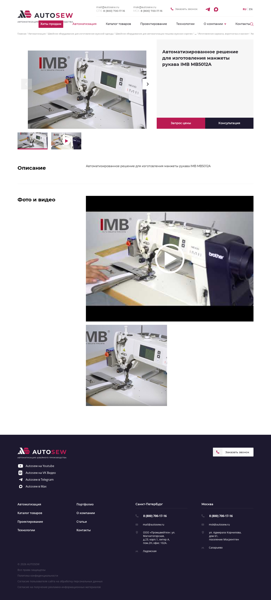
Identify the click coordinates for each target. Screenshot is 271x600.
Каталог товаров (118, 24)
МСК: (147, 11)
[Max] (216, 9)
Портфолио (85, 504)
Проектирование (153, 24)
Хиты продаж (50, 24)
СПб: (110, 11)
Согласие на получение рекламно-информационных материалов (59, 587)
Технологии (185, 24)
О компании (86, 513)
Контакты (242, 24)
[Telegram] (207, 9)
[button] (26, 84)
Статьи (82, 522)
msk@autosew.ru (219, 524)
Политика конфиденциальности (38, 575)
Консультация (229, 123)
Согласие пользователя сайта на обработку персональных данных (60, 581)
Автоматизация (84, 24)
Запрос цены (181, 123)
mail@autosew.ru (153, 524)
